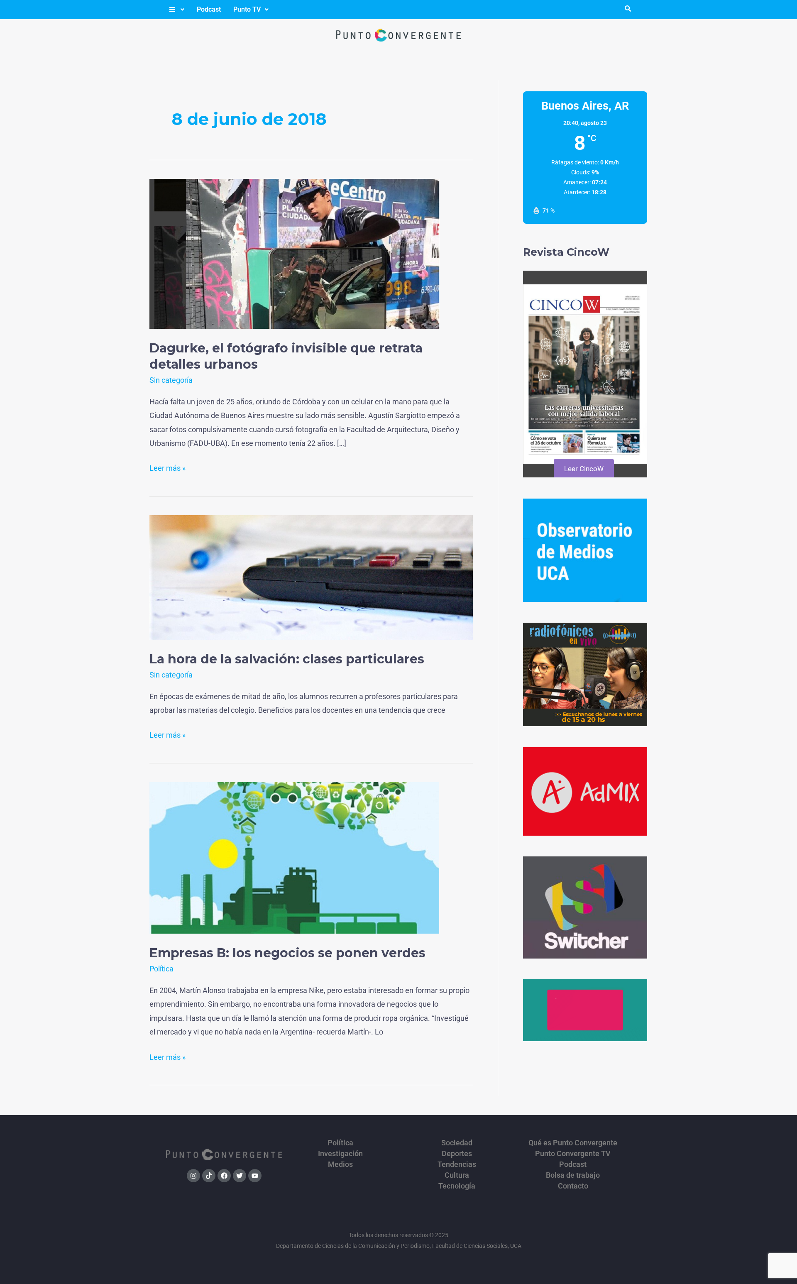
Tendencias (457, 1164)
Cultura (457, 1175)
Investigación (340, 1153)
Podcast (209, 9)
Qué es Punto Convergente (572, 1143)
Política (161, 968)
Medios (340, 1164)
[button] (176, 9)
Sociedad (456, 1143)
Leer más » (167, 466)
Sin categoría (171, 380)
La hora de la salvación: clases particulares (286, 659)
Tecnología (456, 1186)
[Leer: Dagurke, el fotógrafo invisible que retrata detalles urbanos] (294, 253)
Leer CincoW (584, 469)
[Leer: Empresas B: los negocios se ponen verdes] (294, 857)
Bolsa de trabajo (573, 1175)
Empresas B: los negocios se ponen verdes (287, 953)
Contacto (573, 1186)
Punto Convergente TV (573, 1153)
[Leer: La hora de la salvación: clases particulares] (311, 576)
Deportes (457, 1153)
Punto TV (247, 9)
